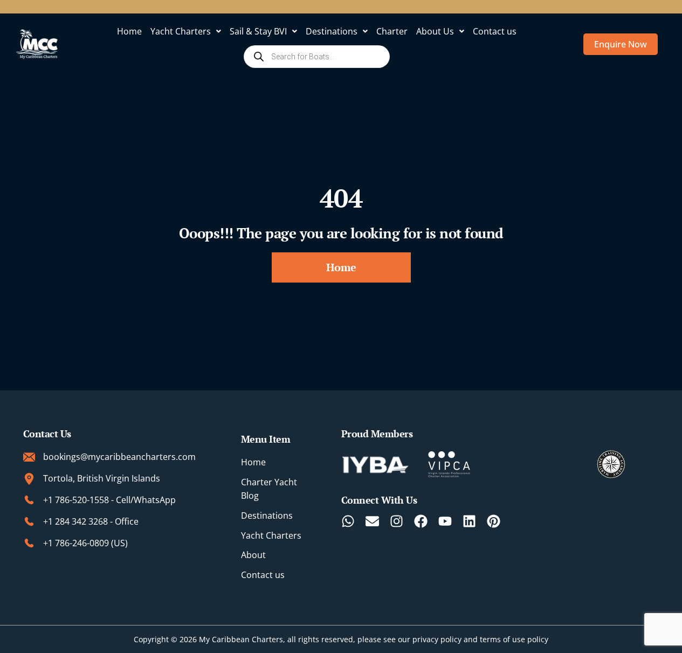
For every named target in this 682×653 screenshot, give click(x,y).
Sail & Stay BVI (258, 31)
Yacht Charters (180, 31)
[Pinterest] (493, 521)
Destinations (331, 31)
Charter (392, 31)
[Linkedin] (469, 521)
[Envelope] (372, 521)
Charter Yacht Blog (269, 488)
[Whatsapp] (348, 521)
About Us (435, 31)
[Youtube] (445, 521)
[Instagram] (396, 521)
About (253, 555)
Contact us (494, 31)
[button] (185, 31)
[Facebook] (421, 521)
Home (129, 31)
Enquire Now (620, 44)
